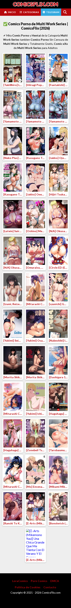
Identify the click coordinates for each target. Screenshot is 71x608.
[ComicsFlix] (35, 4)
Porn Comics (39, 581)
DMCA (54, 581)
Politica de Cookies (27, 587)
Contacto (49, 587)
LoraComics (20, 581)
